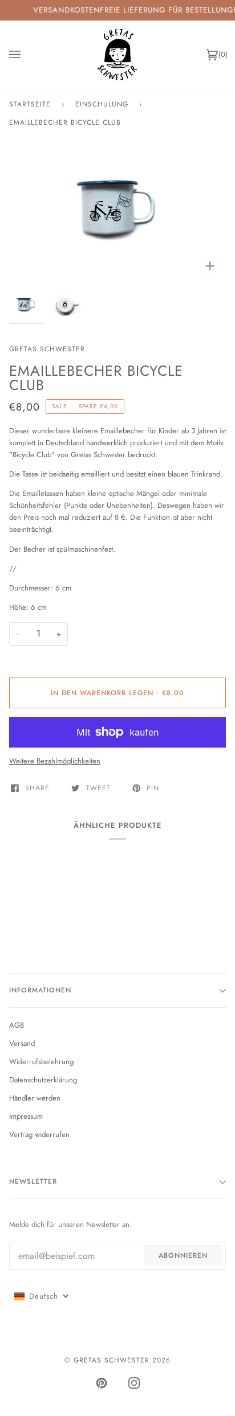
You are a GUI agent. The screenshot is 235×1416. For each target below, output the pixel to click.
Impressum (26, 1116)
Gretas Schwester (47, 349)
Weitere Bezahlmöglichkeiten (54, 761)
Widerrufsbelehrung (41, 1061)
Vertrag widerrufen (39, 1134)
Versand (22, 1043)
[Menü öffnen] (26, 54)
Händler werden (34, 1098)
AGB (16, 1025)
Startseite (30, 104)
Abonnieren (183, 1255)
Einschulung (101, 104)
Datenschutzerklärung (43, 1079)
